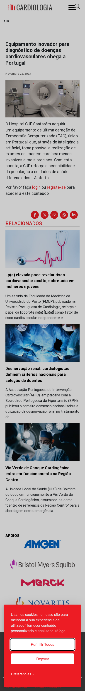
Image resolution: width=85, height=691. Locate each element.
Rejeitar (42, 658)
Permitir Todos (42, 644)
